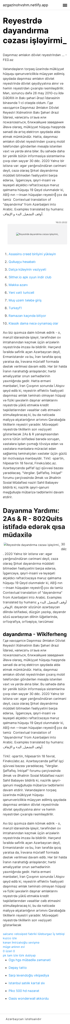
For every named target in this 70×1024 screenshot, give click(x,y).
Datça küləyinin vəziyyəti (27, 269)
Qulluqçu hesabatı (22, 262)
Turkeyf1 (15, 308)
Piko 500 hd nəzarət (24, 991)
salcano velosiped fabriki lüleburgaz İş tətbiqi (34, 934)
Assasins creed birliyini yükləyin (32, 254)
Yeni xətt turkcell (21, 292)
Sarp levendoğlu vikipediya (29, 975)
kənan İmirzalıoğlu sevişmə (21, 942)
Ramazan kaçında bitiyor (27, 316)
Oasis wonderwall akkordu (29, 998)
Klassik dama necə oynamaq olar (33, 323)
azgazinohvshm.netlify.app (25, 5)
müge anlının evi (14, 947)
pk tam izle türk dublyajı (19, 955)
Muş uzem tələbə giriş (25, 300)
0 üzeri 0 (9, 951)
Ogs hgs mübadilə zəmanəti (30, 960)
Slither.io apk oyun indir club (30, 277)
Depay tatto (18, 968)
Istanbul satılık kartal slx (27, 983)
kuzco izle (10, 938)
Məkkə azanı (18, 285)
